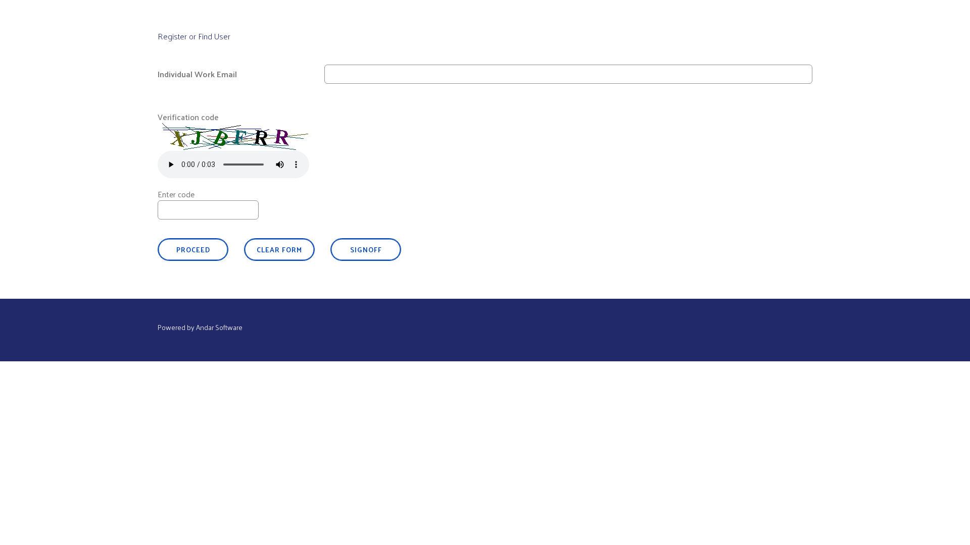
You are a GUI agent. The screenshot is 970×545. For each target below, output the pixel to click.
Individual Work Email (197, 74)
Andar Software (219, 327)
